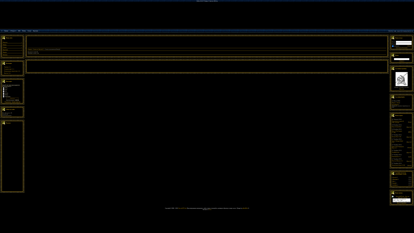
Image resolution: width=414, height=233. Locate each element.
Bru (393, 181)
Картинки (35, 30)
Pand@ (394, 183)
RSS (19, 30)
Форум (5, 52)
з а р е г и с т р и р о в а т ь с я (405, 31)
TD (6, 91)
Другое (409, 127)
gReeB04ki (245, 208)
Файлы (24, 30)
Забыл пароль (398, 47)
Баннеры (5, 54)
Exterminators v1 (396, 156)
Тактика (6, 67)
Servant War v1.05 (396, 136)
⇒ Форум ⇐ (13, 30)
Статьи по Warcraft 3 (38, 49)
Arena (6, 93)
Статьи (4, 47)
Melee (6, 94)
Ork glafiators (395, 104)
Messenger (395, 179)
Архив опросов (16, 102)
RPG (6, 88)
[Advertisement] (12, 158)
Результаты (8, 102)
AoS (6, 89)
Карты (394, 102)
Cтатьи (29, 30)
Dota (410, 122)
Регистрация (404, 47)
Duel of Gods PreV (396, 126)
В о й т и (391, 31)
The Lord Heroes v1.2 (397, 160)
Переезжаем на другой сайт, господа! (398, 121)
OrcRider (395, 185)
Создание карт (8, 69)
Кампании (7, 96)
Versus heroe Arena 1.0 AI (398, 165)
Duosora (395, 177)
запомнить (396, 46)
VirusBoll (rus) (395, 152)
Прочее (6, 73)
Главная (6, 30)
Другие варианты (401, 203)
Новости (5, 42)
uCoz (210, 209)
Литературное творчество (11, 71)
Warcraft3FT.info (182, 208)
